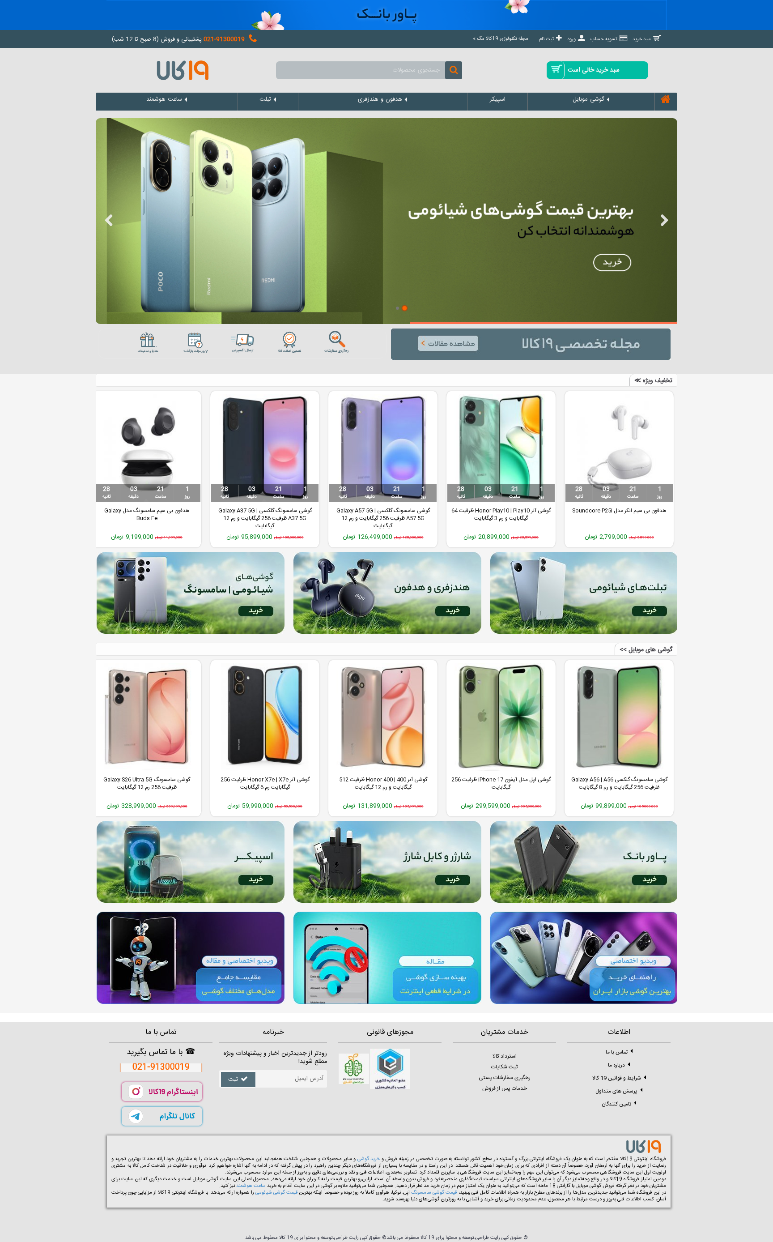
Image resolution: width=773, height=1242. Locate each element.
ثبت (233, 1079)
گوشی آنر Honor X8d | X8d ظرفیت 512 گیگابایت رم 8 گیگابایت (501, 783)
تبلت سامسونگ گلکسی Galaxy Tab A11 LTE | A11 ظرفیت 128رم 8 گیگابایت (383, 405)
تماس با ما (617, 1051)
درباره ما (616, 1064)
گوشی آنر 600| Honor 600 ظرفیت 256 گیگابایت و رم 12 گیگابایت (383, 783)
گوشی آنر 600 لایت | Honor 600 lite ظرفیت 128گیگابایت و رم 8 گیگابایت (265, 405)
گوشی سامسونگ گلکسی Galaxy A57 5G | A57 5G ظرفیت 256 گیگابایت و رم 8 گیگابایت (147, 409)
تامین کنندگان (616, 1103)
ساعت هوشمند (251, 1186)
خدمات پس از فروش (504, 1088)
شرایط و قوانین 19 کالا (616, 1077)
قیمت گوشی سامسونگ (434, 1193)
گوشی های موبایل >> (646, 649)
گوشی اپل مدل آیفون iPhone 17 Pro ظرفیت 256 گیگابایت (147, 783)
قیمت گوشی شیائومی (276, 1193)
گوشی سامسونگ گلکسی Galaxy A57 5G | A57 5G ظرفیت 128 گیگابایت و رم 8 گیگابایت (265, 787)
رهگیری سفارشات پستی (505, 1078)
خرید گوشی (368, 1159)
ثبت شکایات (504, 1067)
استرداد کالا (505, 1056)
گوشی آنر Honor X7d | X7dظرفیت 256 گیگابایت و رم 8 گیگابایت (501, 405)
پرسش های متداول (616, 1090)
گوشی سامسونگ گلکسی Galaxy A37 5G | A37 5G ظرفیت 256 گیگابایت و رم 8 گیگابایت (619, 409)
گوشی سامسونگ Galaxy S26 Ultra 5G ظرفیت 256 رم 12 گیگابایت (619, 783)
